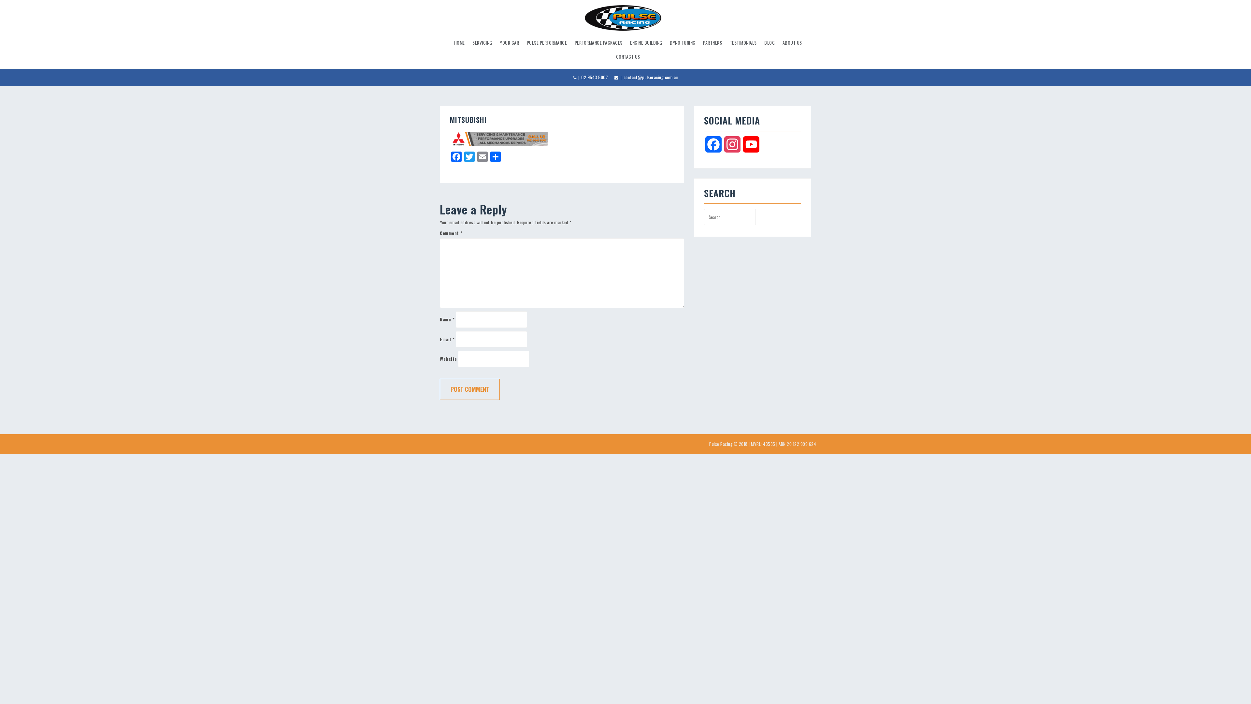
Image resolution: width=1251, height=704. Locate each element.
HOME (459, 42)
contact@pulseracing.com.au (651, 77)
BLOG (769, 42)
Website (448, 358)
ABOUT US (792, 42)
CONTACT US (628, 56)
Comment (451, 232)
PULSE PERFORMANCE (547, 42)
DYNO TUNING (683, 42)
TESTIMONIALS (743, 42)
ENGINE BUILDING (646, 42)
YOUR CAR (509, 42)
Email (447, 339)
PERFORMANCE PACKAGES (599, 42)
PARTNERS (712, 42)
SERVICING (482, 42)
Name (447, 319)
